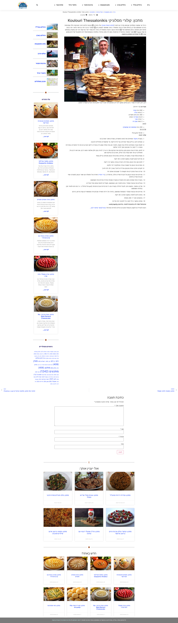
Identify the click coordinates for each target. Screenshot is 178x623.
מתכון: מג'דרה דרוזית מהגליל (120, 495)
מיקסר (135, 139)
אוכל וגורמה (99, 12)
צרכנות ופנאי (88, 5)
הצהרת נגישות (56, 620)
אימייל (121, 436)
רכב (52, 379)
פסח (44, 374)
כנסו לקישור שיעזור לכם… (98, 208)
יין (53, 361)
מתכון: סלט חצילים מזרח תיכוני (58, 495)
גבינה (36, 354)
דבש (52, 356)
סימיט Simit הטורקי (107, 25)
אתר (122, 444)
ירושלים (41, 361)
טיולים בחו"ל (137, 5)
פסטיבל (37, 374)
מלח (135, 112)
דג (47, 356)
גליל (57, 356)
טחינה (48, 358)
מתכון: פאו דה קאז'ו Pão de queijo (77, 606)
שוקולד (52, 381)
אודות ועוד (59, 5)
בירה (46, 354)
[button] (37, 5)
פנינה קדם (50, 374)
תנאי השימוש (76, 620)
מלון (53, 368)
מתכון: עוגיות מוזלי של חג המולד (89, 496)
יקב (48, 361)
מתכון (44, 367)
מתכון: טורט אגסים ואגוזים (46, 199)
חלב (39, 356)
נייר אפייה (101, 175)
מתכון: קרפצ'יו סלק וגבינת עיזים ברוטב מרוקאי (120, 533)
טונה (54, 358)
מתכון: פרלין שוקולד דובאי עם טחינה (89, 533)
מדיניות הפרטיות (66, 620)
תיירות (40, 381)
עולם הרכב (42, 53)
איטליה (44, 351)
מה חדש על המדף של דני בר (45, 364)
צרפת (50, 377)
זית (44, 356)
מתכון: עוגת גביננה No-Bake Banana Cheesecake (46, 316)
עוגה (56, 374)
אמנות (53, 354)
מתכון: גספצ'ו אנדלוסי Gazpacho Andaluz (46, 162)
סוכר (136, 119)
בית (148, 5)
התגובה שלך (119, 405)
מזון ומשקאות (105, 5)
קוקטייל (45, 377)
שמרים (136, 117)
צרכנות (56, 377)
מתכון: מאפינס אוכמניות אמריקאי (46, 122)
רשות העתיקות (44, 379)
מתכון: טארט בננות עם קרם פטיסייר (45, 237)
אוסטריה (50, 351)
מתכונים (92, 12)
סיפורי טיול (72, 5)
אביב (56, 351)
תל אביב (53, 384)
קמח (134, 110)
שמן (46, 381)
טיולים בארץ (121, 5)
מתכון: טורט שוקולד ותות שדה (46, 275)
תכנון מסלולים (40, 81)
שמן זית (135, 121)
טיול (43, 358)
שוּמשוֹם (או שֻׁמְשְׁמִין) (129, 127)
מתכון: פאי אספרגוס (54, 605)
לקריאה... (46, 136)
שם (122, 429)
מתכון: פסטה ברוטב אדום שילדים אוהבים (58, 533)
